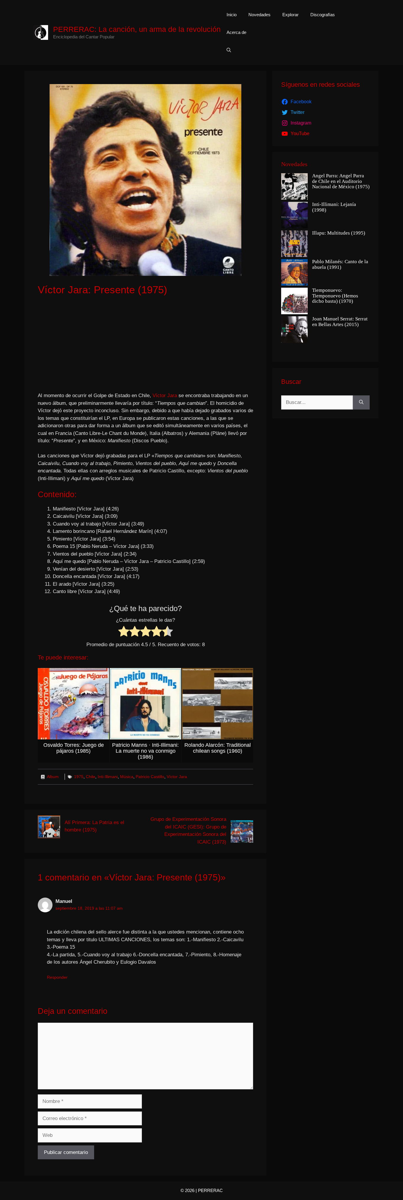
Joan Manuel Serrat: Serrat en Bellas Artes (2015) (340, 321)
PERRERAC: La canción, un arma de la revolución (137, 29)
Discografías (322, 14)
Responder (57, 977)
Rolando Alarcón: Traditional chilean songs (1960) (217, 748)
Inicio (232, 14)
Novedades (259, 14)
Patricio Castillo (150, 776)
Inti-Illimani (108, 776)
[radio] (123, 632)
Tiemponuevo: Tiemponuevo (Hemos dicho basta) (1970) (335, 296)
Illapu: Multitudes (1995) (338, 233)
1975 (78, 776)
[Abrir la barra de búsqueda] (229, 50)
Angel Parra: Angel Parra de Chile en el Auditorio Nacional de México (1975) (341, 181)
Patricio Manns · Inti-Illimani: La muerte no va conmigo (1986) (145, 751)
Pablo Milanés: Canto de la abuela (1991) (340, 264)
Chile (90, 776)
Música (126, 776)
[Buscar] (361, 402)
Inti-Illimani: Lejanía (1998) (334, 207)
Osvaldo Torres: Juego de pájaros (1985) (73, 748)
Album (53, 776)
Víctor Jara (165, 395)
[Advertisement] (145, 344)
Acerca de (236, 32)
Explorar (290, 14)
